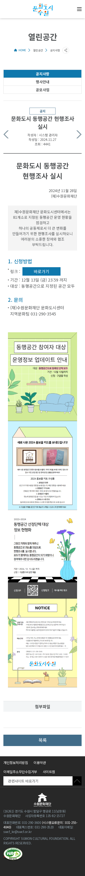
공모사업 (42, 89)
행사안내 (42, 81)
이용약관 (40, 762)
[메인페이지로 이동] (42, 9)
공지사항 (42, 73)
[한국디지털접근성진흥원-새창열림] (13, 854)
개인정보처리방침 (15, 762)
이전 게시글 (6, 134)
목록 (43, 740)
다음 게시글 (79, 134)
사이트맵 (49, 771)
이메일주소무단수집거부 (20, 771)
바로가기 (41, 271)
